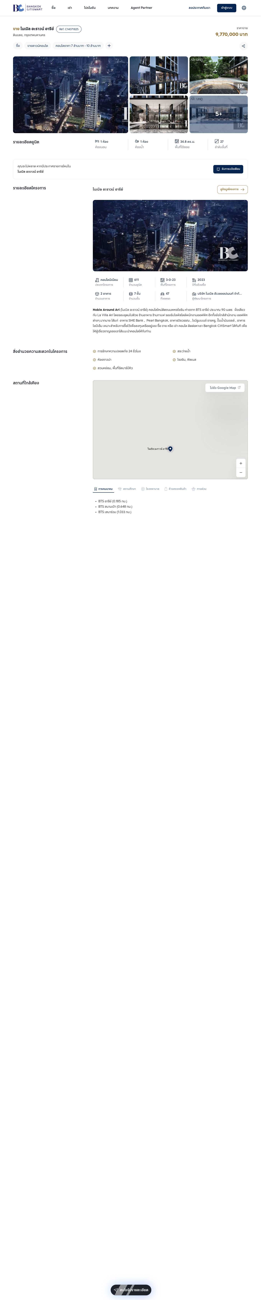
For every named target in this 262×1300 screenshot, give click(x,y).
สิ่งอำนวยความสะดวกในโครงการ (40, 352)
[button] (170, 449)
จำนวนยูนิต (135, 285)
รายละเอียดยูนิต (26, 142)
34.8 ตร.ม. (187, 141)
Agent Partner (141, 8)
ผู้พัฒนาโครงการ (201, 299)
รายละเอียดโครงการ (29, 188)
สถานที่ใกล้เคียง (26, 383)
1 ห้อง (104, 141)
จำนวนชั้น (134, 299)
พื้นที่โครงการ (168, 285)
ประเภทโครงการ (104, 285)
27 (221, 141)
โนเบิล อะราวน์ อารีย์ (108, 189)
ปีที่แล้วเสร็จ (199, 285)
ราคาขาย (242, 28)
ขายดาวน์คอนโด (37, 46)
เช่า (70, 8)
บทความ (113, 8)
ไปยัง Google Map (223, 388)
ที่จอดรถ (165, 299)
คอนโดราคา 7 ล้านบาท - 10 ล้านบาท (78, 46)
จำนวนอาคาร (102, 299)
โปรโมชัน (90, 8)
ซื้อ (53, 8)
